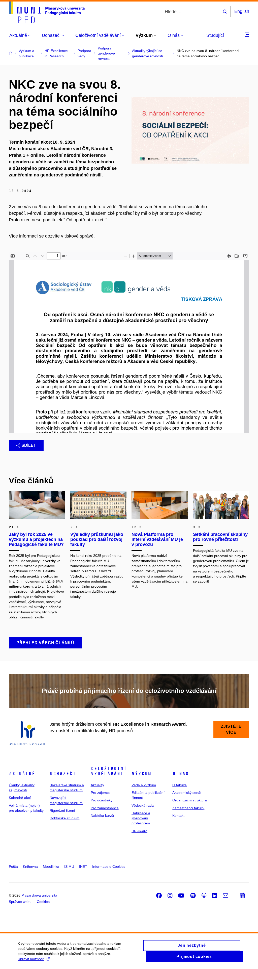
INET (83, 867)
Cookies (43, 902)
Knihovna (30, 867)
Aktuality (97, 785)
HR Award (139, 831)
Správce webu (20, 902)
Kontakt (178, 816)
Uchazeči (63, 773)
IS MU (69, 867)
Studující (215, 35)
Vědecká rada (143, 805)
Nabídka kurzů (102, 816)
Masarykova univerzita (39, 895)
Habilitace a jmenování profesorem (141, 818)
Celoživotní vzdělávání (109, 771)
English (241, 11)
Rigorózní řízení (62, 810)
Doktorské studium (64, 818)
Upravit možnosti (31, 959)
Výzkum (141, 773)
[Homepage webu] (47, 12)
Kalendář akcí (20, 798)
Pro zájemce (101, 793)
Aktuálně (22, 773)
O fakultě (179, 785)
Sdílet (28, 445)
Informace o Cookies (108, 867)
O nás (180, 773)
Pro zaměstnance (105, 808)
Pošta (13, 867)
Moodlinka (51, 867)
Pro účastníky (101, 800)
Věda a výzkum (144, 785)
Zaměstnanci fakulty (188, 808)
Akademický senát (186, 793)
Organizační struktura (189, 800)
